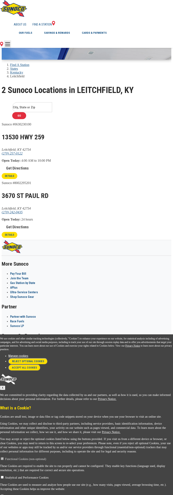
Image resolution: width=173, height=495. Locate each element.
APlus (14, 287)
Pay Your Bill (18, 273)
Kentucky (16, 72)
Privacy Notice (132, 345)
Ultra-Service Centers (24, 292)
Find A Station (19, 65)
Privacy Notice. (107, 399)
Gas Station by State (22, 283)
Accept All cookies (24, 367)
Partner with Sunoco (23, 316)
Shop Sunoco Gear (22, 297)
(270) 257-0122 (12, 153)
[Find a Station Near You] (1, 45)
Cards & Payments (94, 32)
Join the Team (19, 278)
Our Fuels (25, 32)
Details (9, 176)
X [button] (3, 387)
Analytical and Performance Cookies (27, 477)
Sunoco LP (17, 326)
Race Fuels (17, 321)
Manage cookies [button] (18, 356)
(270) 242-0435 (12, 212)
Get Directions (17, 168)
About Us (20, 24)
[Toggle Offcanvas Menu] (7, 44)
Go (19, 115)
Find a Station (42, 24)
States (14, 68)
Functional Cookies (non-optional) (25, 459)
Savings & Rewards (57, 32)
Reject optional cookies (28, 361)
